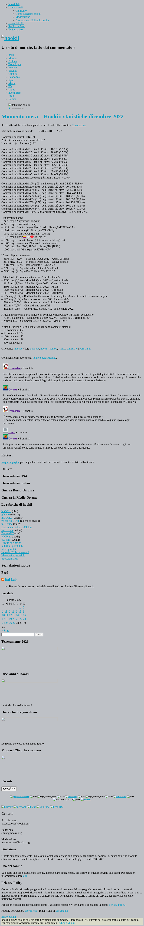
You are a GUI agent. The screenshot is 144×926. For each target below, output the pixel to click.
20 (13, 618)
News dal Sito (16, 23)
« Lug (5, 630)
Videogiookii (8, 549)
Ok (59, 922)
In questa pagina (10, 462)
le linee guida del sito (44, 357)
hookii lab (13, 4)
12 (10, 615)
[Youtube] (43, 806)
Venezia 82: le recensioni (15, 552)
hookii (43, 348)
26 (10, 622)
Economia (14, 76)
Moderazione (22, 16)
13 (13, 615)
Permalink (85, 348)
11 (6, 615)
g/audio (5, 514)
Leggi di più (68, 922)
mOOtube (6, 523)
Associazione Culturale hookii (32, 20)
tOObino (6, 536)
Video (11, 89)
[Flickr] (31, 806)
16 (24, 615)
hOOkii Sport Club (12, 545)
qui (25, 875)
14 (17, 615)
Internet (12, 67)
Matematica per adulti (13, 555)
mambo (53, 348)
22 (20, 618)
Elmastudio (61, 910)
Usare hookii (15, 7)
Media (11, 83)
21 (17, 618)
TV (10, 86)
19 (10, 618)
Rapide (12, 98)
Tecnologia (14, 64)
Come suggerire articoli (28, 13)
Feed (11, 95)
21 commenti (79, 125)
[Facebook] (20, 806)
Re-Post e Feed (16, 26)
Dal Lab (11, 579)
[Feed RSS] (57, 806)
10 (3, 615)
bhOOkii (6, 511)
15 (20, 615)
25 (6, 622)
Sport (11, 80)
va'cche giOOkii (10, 520)
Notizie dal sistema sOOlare (16, 527)
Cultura (12, 73)
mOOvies (6, 517)
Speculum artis (9, 558)
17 (3, 618)
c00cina (5, 539)
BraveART (7, 533)
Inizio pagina (8, 916)
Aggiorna (10, 788)
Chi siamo (21, 10)
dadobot (34, 348)
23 (24, 618)
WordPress (31, 910)
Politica (12, 61)
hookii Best (14, 92)
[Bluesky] (7, 806)
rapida (61, 348)
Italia (11, 54)
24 (3, 622)
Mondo (12, 58)
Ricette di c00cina (11, 542)
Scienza (12, 70)
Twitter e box (15, 29)
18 (6, 618)
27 (13, 622)
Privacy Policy (117, 904)
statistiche (72, 348)
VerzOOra (7, 530)
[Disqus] (72, 406)
